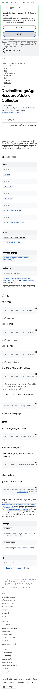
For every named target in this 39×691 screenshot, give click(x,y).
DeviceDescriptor (14, 536)
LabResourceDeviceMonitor (18, 509)
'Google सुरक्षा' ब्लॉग (7, 634)
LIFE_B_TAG (8, 198)
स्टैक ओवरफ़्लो (6, 669)
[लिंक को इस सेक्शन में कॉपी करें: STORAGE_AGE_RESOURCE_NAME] (4, 398)
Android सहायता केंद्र (7, 653)
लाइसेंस (28, 679)
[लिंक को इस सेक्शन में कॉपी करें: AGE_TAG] (13, 302)
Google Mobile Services (9, 665)
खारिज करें (19, 28)
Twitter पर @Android (8, 625)
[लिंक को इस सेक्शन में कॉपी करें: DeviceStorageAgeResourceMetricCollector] (12, 456)
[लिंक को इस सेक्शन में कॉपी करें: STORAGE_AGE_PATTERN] (28, 428)
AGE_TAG (7, 174)
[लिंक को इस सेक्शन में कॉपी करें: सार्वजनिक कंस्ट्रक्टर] (24, 447)
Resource (19, 568)
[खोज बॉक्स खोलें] (24, 2)
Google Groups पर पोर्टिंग (9, 644)
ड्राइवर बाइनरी (5, 613)
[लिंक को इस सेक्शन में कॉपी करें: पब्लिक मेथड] (16, 475)
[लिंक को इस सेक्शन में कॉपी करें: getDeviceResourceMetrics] (29, 482)
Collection (8, 568)
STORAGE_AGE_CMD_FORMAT (13, 210)
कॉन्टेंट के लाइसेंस (27, 580)
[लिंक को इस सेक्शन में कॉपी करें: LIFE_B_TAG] (15, 346)
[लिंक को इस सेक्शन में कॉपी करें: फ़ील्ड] (9, 422)
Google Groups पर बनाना (9, 641)
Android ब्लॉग (6, 631)
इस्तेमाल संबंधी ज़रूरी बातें (8, 600)
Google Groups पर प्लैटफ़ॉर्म (10, 638)
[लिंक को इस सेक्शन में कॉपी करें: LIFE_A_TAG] (15, 324)
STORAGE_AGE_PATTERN (12, 242)
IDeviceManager (28, 280)
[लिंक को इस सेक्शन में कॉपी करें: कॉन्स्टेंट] (11, 296)
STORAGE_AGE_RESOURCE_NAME (14, 222)
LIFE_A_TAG (8, 186)
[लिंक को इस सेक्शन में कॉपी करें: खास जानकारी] (18, 157)
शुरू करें (19, 34)
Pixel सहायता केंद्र (6, 656)
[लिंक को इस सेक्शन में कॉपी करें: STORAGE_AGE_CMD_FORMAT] (33, 368)
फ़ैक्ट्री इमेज (5, 610)
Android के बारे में (7, 679)
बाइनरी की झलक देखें (7, 607)
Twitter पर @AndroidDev (9, 628)
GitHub (4, 616)
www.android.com (8, 662)
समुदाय (16, 679)
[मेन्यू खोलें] (3, 2)
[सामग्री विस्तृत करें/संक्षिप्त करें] (25, 63)
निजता (35, 679)
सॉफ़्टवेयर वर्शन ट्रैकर (7, 672)
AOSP (3, 59)
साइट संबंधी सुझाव (8, 682)
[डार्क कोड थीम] (36, 308)
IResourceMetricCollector (12, 113)
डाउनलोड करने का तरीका (8, 603)
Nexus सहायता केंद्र (7, 659)
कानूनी (22, 679)
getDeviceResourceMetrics (14, 278)
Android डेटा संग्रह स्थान (8, 597)
